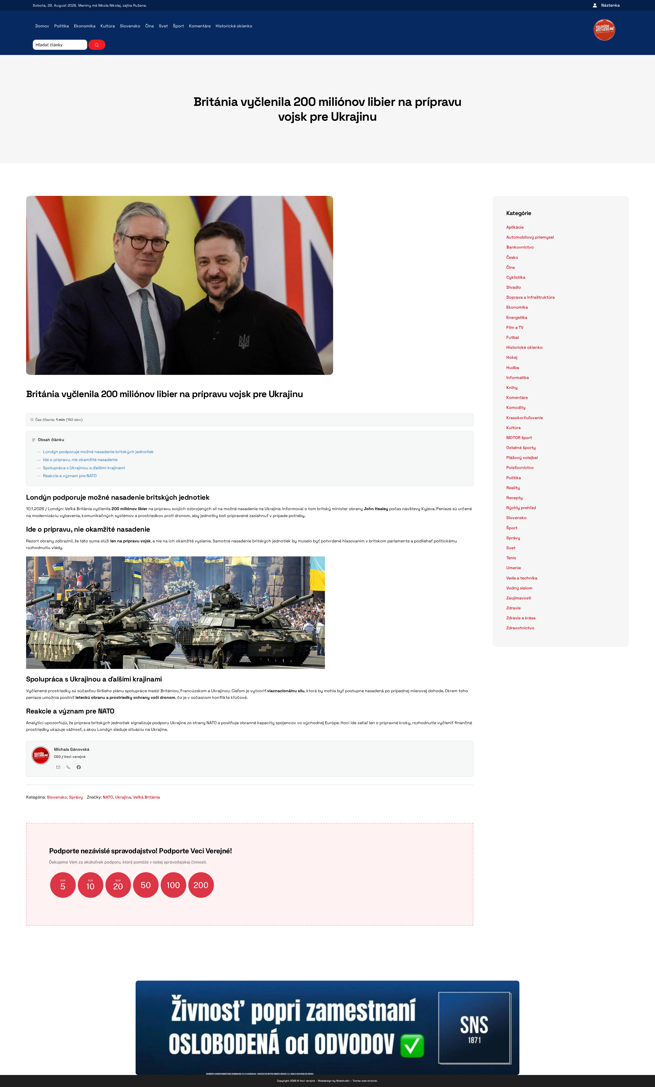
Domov (42, 26)
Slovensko (130, 26)
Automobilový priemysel (530, 237)
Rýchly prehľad (521, 507)
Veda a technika (521, 578)
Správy (76, 797)
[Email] (58, 767)
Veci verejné (307, 1080)
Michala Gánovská (71, 749)
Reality (513, 487)
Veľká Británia (146, 797)
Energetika (516, 317)
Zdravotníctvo (520, 628)
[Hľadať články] (96, 45)
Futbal (512, 337)
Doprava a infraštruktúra (530, 297)
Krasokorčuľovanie (524, 417)
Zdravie (513, 608)
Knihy (512, 387)
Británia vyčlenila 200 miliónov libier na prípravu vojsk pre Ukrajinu (327, 109)
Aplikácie (515, 227)
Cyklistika (515, 277)
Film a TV (514, 327)
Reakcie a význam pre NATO (70, 475)
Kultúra (108, 26)
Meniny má (99, 5)
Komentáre (200, 26)
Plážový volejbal (522, 457)
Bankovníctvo (520, 247)
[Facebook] (78, 767)
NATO (108, 797)
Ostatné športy (521, 447)
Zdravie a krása (521, 618)
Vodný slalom (519, 588)
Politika (61, 26)
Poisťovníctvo (520, 467)
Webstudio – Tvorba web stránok (356, 1080)
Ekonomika (84, 26)
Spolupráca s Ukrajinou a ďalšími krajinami (84, 467)
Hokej (511, 357)
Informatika (517, 377)
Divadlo (513, 287)
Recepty (514, 497)
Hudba (512, 367)
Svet (163, 26)
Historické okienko (234, 26)
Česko (512, 257)
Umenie (513, 567)
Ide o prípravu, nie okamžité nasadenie (80, 459)
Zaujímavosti (518, 598)
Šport (178, 26)
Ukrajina (123, 797)
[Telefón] (68, 767)
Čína (149, 26)
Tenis (511, 558)
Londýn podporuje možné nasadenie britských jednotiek (98, 451)
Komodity (516, 407)
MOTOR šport (519, 437)
